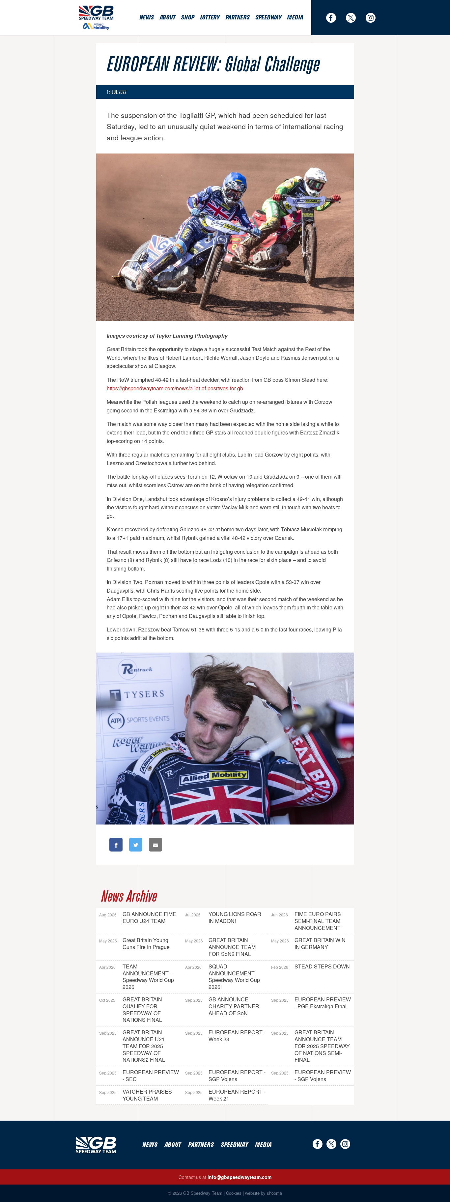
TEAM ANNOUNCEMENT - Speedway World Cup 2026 (136, 977)
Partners (237, 17)
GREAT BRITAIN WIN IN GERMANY (308, 943)
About (167, 17)
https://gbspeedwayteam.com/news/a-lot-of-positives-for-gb (175, 388)
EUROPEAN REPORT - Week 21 (225, 1095)
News (146, 17)
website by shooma (263, 1193)
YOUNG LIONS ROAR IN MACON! (223, 917)
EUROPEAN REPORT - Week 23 (225, 1035)
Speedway (268, 17)
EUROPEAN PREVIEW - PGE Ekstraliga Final (311, 1002)
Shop (187, 17)
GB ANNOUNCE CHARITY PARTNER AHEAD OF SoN (222, 1006)
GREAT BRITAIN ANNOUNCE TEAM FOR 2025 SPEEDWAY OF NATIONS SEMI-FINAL (310, 1045)
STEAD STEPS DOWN (310, 966)
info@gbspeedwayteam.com (239, 1177)
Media (295, 17)
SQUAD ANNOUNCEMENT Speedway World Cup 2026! (222, 977)
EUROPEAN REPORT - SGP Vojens (225, 1075)
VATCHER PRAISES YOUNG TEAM (135, 1095)
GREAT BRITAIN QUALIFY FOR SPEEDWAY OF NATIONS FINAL (130, 1009)
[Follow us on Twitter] (354, 18)
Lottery (209, 17)
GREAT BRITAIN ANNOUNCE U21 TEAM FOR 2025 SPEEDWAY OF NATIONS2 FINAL (132, 1045)
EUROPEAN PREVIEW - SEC (139, 1075)
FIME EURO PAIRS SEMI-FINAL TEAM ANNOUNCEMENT (306, 921)
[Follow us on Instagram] (374, 18)
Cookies (233, 1193)
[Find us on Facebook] (334, 18)
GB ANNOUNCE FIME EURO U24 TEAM (137, 917)
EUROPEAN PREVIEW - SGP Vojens (311, 1075)
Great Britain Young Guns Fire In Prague (134, 943)
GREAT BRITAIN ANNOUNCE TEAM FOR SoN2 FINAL (220, 947)
